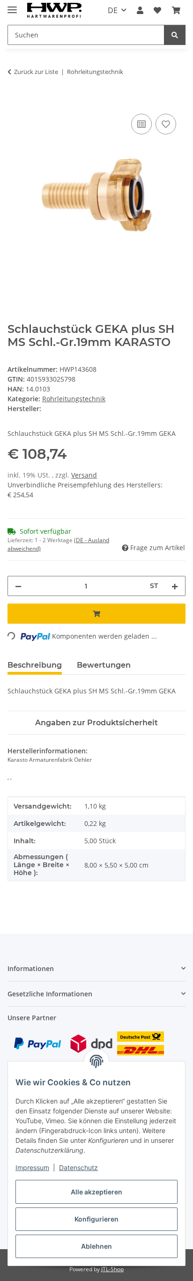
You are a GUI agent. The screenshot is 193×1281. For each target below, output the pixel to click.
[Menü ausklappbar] (12, 6)
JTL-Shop (112, 1269)
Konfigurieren (96, 1219)
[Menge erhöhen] (174, 586)
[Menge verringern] (18, 586)
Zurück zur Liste (36, 71)
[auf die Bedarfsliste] (166, 124)
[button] (140, 10)
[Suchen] (175, 35)
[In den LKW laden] (14, 101)
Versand (84, 475)
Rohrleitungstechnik (73, 398)
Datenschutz (78, 1167)
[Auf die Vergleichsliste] (141, 124)
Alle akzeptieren (96, 1192)
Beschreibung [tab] (34, 665)
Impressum (32, 1167)
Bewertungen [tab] (104, 665)
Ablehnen (96, 1246)
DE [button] (113, 10)
